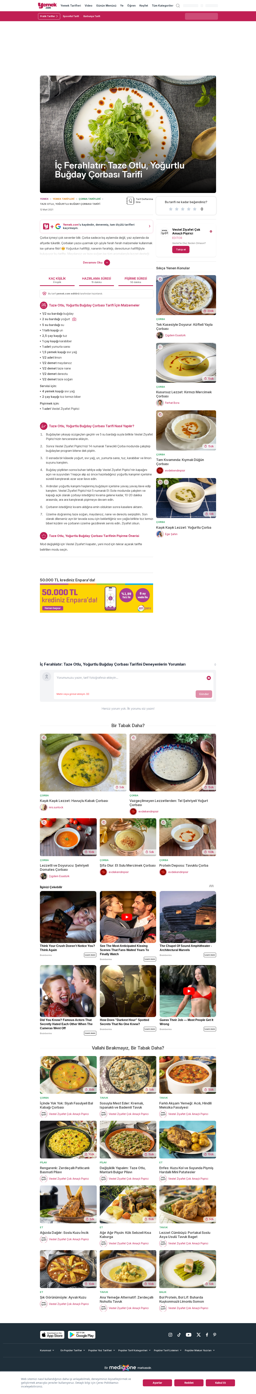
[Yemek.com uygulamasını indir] (52, 1335)
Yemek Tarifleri (71, 5)
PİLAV (43, 1162)
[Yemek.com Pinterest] (214, 1335)
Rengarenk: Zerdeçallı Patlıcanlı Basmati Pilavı (64, 1170)
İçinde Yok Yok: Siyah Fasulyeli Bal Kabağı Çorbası (66, 1105)
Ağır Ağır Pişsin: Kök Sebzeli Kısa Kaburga (125, 1235)
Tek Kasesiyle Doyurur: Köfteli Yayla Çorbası (184, 327)
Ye (122, 5)
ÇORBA (160, 319)
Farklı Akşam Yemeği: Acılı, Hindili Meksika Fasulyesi (185, 1105)
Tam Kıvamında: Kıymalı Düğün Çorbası (180, 462)
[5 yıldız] (194, 209)
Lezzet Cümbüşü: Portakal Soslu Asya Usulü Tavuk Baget (184, 1235)
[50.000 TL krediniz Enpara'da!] (96, 598)
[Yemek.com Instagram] (170, 1335)
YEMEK (44, 198)
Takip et (181, 249)
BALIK (162, 1291)
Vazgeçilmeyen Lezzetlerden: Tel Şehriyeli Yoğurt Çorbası (168, 803)
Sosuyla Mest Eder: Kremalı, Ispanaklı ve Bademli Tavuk (122, 1105)
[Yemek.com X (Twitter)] (199, 1335)
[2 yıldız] (176, 209)
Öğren (131, 5)
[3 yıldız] (182, 209)
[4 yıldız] (188, 209)
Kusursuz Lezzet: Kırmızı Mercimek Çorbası (184, 394)
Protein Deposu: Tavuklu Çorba (183, 865)
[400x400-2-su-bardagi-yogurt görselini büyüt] (74, 319)
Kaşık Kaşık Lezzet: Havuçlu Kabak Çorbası (74, 801)
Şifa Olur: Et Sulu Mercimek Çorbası (128, 865)
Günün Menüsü (106, 5)
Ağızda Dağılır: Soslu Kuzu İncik (64, 1233)
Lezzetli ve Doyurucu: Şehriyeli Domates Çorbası (64, 867)
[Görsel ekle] (208, 678)
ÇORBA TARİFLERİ (90, 198)
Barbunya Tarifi (91, 16)
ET (161, 1162)
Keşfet (143, 5)
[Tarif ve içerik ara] (178, 5)
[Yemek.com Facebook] (207, 1335)
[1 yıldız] (170, 209)
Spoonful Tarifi (71, 16)
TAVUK (104, 1097)
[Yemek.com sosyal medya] (122, 1368)
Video (88, 5)
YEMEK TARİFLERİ (63, 198)
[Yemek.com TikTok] (179, 1335)
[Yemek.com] (47, 6)
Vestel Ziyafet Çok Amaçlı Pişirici (186, 231)
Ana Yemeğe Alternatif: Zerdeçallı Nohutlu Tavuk (126, 1299)
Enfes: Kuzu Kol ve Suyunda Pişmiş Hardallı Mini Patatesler (186, 1170)
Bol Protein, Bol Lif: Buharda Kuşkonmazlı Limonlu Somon (181, 1299)
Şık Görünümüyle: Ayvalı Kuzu (63, 1297)
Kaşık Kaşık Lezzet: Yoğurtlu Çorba (183, 527)
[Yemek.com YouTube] (188, 1335)
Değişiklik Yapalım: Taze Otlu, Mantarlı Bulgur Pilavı (123, 1170)
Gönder (204, 694)
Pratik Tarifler (47, 16)
